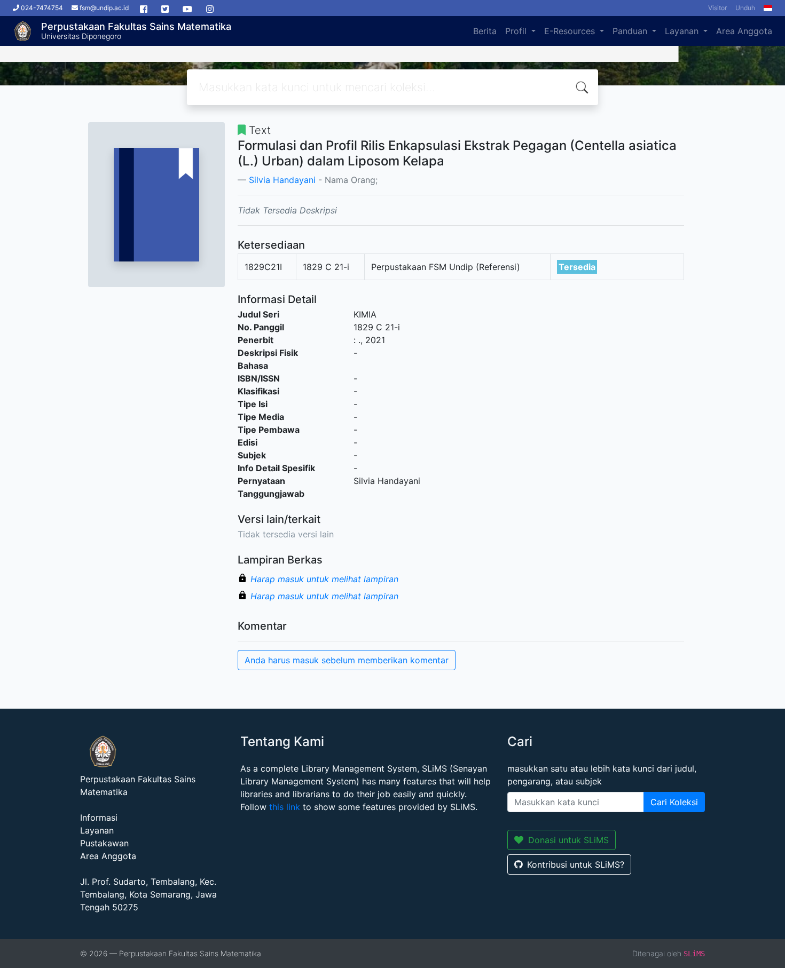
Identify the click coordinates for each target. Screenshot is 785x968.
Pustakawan (104, 843)
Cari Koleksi (674, 802)
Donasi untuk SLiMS (568, 840)
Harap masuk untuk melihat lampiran (324, 579)
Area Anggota (744, 31)
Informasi (98, 817)
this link (284, 807)
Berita (485, 31)
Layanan (683, 31)
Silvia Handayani (282, 179)
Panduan (631, 31)
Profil (517, 31)
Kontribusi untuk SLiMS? (575, 864)
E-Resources (571, 31)
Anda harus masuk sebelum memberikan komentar (347, 660)
